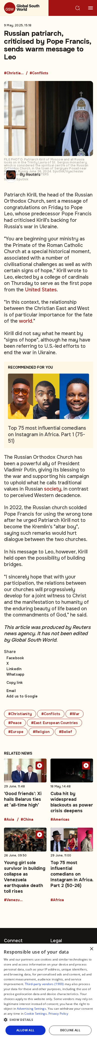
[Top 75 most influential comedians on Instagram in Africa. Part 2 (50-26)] (71, 865)
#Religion (41, 732)
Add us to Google (22, 696)
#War (74, 714)
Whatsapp (15, 674)
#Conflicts (39, 73)
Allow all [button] (25, 1030)
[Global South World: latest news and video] (24, 8)
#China (27, 820)
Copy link (14, 682)
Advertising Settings (31, 1008)
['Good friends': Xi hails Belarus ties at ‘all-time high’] (25, 790)
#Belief (65, 732)
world (25, 321)
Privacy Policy (58, 1013)
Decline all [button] (70, 1030)
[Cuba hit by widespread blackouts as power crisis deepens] (71, 790)
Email (11, 691)
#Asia (9, 820)
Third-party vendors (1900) (44, 984)
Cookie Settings (35, 1013)
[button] (48, 1020)
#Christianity (14, 73)
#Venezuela (14, 900)
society (52, 489)
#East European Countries (54, 723)
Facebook (15, 658)
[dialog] (48, 992)
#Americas (59, 820)
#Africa (57, 900)
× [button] (91, 949)
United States (41, 290)
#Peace (15, 723)
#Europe (15, 732)
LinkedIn (13, 669)
